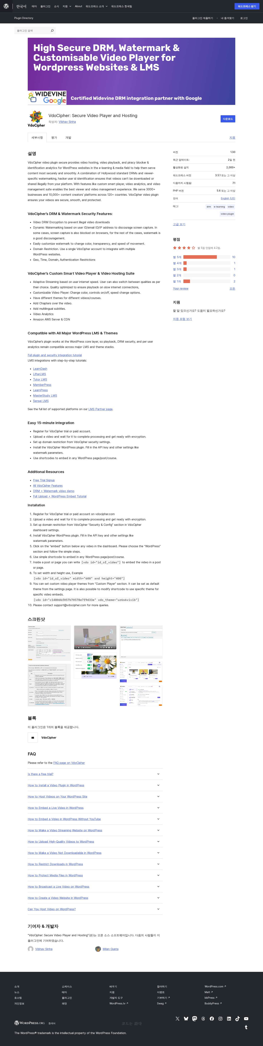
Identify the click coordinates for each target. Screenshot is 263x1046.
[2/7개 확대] (66, 668)
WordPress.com (215, 986)
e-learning (219, 206)
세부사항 (37, 137)
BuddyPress (213, 1003)
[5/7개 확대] (158, 630)
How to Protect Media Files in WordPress (55, 875)
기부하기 (163, 997)
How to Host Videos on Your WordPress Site (57, 796)
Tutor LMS (40, 379)
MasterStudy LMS (45, 395)
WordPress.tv (118, 1003)
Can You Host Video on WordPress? (52, 909)
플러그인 (67, 997)
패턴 (64, 1003)
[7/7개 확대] (158, 690)
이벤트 (161, 992)
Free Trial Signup (44, 480)
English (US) (228, 198)
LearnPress (40, 390)
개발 (68, 137)
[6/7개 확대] (158, 666)
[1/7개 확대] (66, 630)
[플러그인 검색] (52, 30)
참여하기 (162, 986)
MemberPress (42, 385)
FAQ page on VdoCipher (69, 763)
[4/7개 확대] (112, 657)
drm (209, 206)
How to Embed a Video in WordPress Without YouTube (64, 819)
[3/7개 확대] (112, 630)
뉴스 (16, 992)
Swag (162, 1003)
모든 (232, 288)
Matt (209, 992)
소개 (16, 986)
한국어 (51, 1023)
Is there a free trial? (40, 774)
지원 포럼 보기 (182, 319)
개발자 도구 (116, 997)
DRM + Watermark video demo (53, 491)
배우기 (113, 986)
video (231, 206)
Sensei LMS (41, 401)
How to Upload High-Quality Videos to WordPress (61, 841)
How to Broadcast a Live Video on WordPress (58, 886)
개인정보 (19, 1003)
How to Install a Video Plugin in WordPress (56, 785)
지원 (232, 137)
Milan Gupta (110, 949)
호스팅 (18, 997)
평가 (54, 137)
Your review (180, 288)
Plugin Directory (23, 17)
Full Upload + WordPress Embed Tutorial (59, 496)
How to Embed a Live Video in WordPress (56, 808)
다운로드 (228, 118)
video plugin (227, 213)
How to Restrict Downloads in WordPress (55, 864)
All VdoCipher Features (48, 485)
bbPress (211, 997)
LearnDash (40, 368)
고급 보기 (179, 224)
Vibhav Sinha (67, 121)
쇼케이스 (67, 986)
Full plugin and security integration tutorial (55, 355)
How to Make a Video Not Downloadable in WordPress (64, 853)
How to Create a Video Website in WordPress (58, 898)
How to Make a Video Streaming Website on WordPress (65, 830)
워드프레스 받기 (247, 6)
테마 (64, 992)
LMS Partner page (100, 409)
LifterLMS (39, 374)
